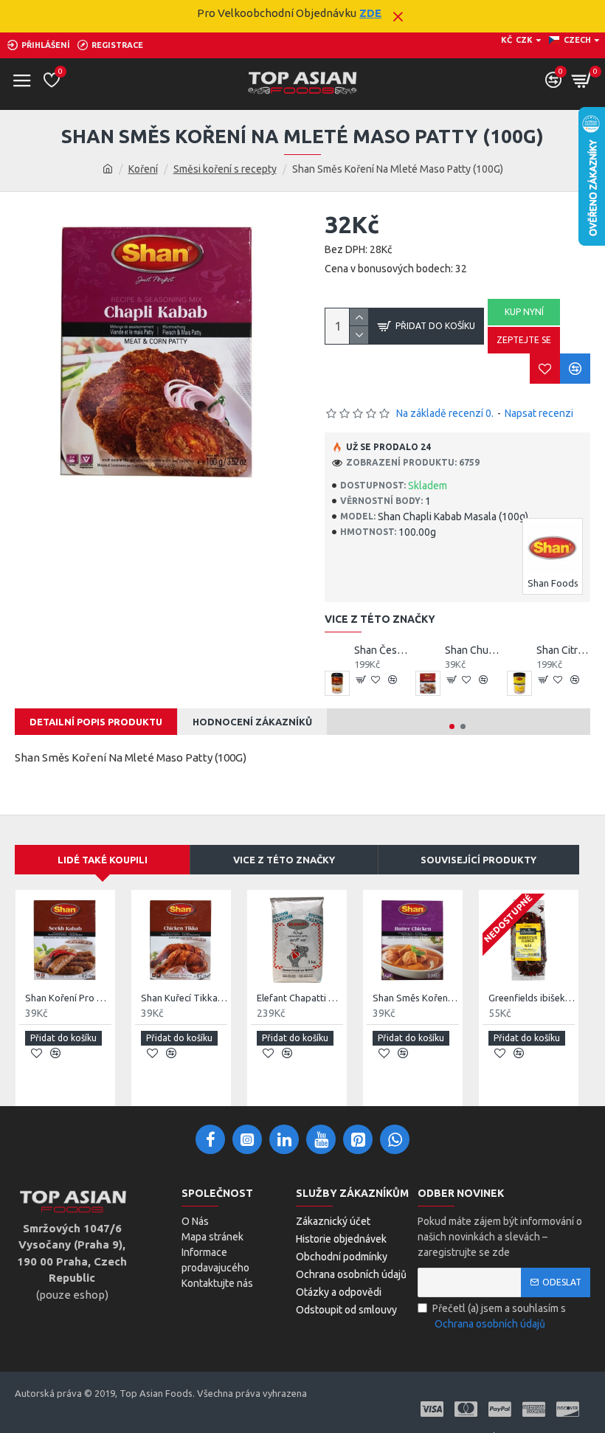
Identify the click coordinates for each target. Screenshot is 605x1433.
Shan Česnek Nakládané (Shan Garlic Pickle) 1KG (381, 650)
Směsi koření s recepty (225, 169)
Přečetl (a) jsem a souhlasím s (499, 1316)
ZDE (370, 13)
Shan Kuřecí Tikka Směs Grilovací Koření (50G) (184, 997)
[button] (451, 726)
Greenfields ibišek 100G (531, 997)
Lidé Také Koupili (103, 859)
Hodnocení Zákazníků (252, 721)
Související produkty (478, 859)
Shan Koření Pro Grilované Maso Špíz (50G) (68, 997)
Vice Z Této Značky (284, 859)
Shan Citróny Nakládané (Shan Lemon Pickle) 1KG (563, 650)
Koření (143, 169)
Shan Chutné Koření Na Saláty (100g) (472, 650)
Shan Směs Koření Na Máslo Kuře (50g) (416, 997)
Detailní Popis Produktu (96, 721)
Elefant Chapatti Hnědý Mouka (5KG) (300, 997)
